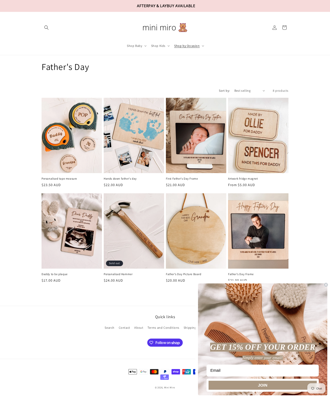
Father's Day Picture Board (183, 274)
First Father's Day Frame (182, 179)
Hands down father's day (120, 179)
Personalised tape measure (59, 179)
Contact (124, 328)
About (138, 328)
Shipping (190, 328)
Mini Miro (169, 387)
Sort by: (224, 91)
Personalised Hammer (118, 274)
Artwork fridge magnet (243, 179)
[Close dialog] (326, 285)
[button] (46, 28)
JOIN (262, 385)
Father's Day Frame (241, 274)
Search (109, 328)
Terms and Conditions (163, 328)
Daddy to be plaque (55, 274)
